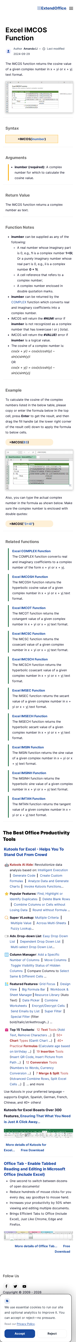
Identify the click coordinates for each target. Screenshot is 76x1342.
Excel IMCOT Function (29, 608)
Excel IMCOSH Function (30, 577)
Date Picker (31, 1000)
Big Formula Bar (33, 989)
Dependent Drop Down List (40, 941)
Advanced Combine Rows (30, 1079)
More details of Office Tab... (36, 1246)
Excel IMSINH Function (29, 773)
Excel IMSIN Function (28, 747)
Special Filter (20, 1017)
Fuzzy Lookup (21, 928)
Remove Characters (32, 1035)
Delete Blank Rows (56, 899)
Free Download (32, 1150)
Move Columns (55, 960)
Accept (20, 1333)
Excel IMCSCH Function (30, 659)
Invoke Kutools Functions (42, 886)
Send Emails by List (25, 1011)
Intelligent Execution (53, 870)
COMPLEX (18, 302)
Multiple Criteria (47, 917)
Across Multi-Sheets (51, 923)
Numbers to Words (25, 1068)
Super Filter (53, 1011)
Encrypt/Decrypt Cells (48, 1006)
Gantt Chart (39, 1040)
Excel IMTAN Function (28, 799)
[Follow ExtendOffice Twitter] (15, 1285)
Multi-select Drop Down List (31, 947)
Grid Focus (47, 984)
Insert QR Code (22, 1057)
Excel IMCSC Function (28, 633)
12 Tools (47, 1030)
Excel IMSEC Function (28, 690)
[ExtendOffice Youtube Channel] (24, 1285)
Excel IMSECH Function (29, 716)
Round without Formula (50, 910)
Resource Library (47, 995)
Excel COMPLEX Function (31, 551)
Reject (52, 1333)
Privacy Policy (26, 1323)
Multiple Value (21, 923)
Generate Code (24, 875)
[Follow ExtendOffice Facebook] (6, 1285)
